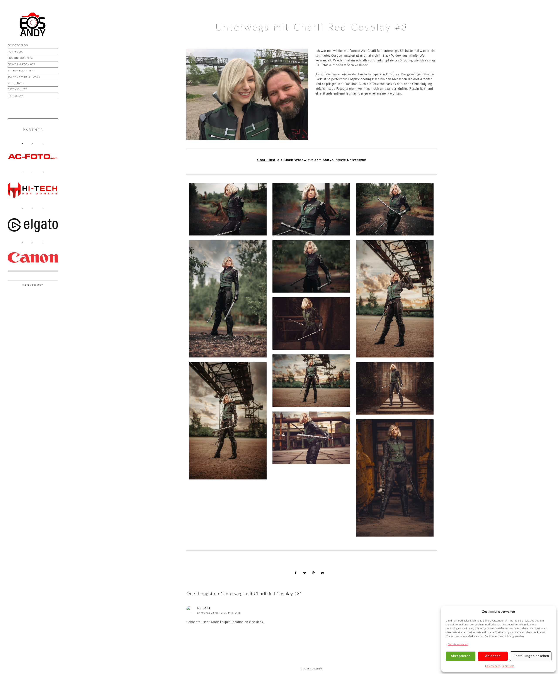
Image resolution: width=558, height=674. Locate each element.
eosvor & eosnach (21, 64)
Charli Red (266, 160)
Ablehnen (492, 656)
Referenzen (16, 83)
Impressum (508, 666)
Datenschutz (492, 666)
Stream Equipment (21, 70)
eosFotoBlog (18, 45)
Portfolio (15, 52)
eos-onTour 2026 (20, 58)
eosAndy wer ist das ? (24, 77)
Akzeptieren (460, 656)
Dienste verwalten (458, 644)
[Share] (295, 573)
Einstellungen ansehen (530, 656)
